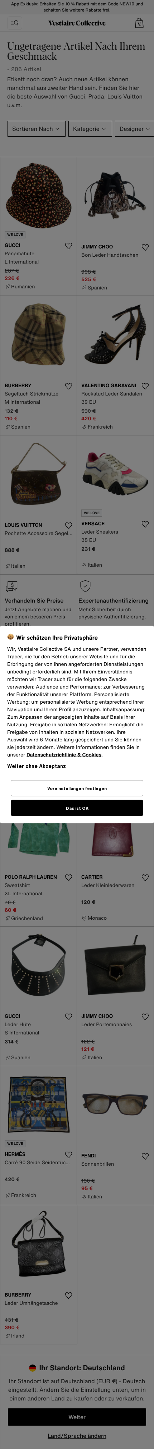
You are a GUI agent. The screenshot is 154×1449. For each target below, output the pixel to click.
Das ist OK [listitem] (77, 808)
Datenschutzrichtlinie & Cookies (64, 755)
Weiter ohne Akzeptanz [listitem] (36, 766)
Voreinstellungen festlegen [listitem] (77, 788)
